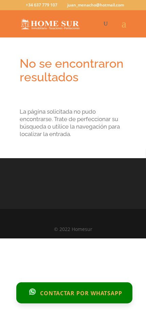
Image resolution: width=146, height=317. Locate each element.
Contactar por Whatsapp (80, 293)
